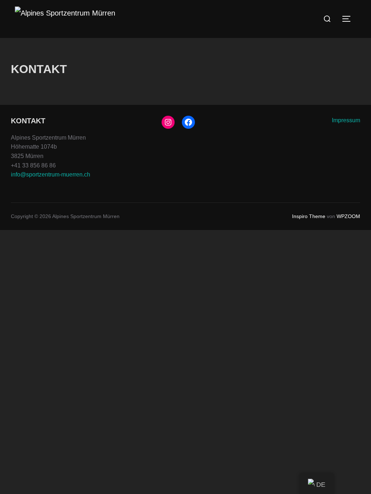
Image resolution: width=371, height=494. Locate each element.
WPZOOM (348, 216)
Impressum (346, 120)
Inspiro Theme (308, 216)
